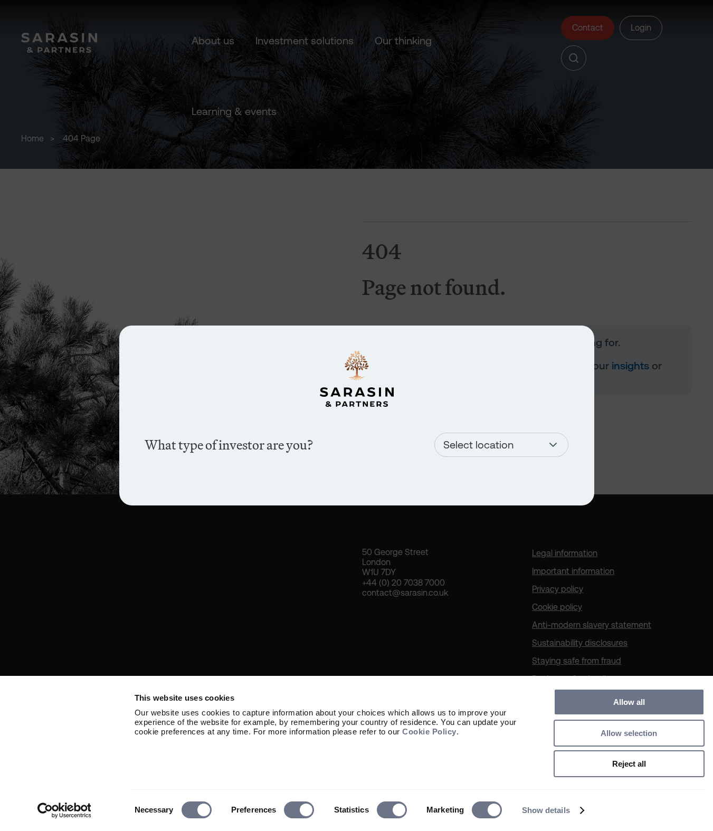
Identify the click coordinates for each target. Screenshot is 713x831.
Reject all (629, 763)
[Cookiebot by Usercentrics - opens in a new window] (64, 810)
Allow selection (629, 733)
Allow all (629, 702)
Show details (546, 810)
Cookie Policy (429, 731)
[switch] (299, 809)
